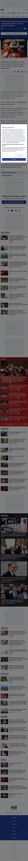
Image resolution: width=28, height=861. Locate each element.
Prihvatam (14, 159)
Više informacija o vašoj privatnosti (12, 142)
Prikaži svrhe (20, 155)
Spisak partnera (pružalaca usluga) (8, 151)
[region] (14, 143)
